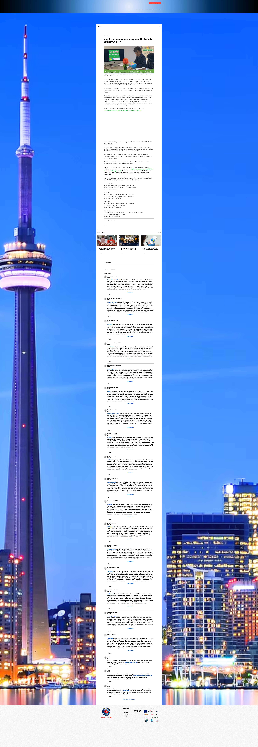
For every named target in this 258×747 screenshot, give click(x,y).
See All (159, 232)
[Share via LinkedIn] (111, 220)
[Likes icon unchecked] (108, 295)
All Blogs (99, 26)
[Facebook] (135, 711)
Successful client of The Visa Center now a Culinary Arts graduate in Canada (107, 248)
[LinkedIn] (140, 711)
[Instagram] (137, 711)
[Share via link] (114, 220)
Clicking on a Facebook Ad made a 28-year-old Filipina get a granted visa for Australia (150, 248)
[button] (159, 26)
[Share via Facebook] (104, 220)
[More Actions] (153, 276)
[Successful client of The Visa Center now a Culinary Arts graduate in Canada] (107, 240)
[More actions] (153, 36)
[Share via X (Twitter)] (108, 220)
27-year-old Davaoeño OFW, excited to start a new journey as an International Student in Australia (129, 248)
